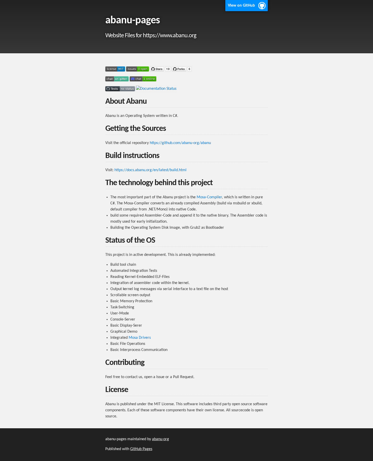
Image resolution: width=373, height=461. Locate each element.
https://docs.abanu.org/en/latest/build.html (150, 170)
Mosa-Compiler (209, 197)
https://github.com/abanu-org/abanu (180, 143)
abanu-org (160, 439)
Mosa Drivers (140, 338)
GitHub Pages (141, 449)
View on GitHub (241, 6)
